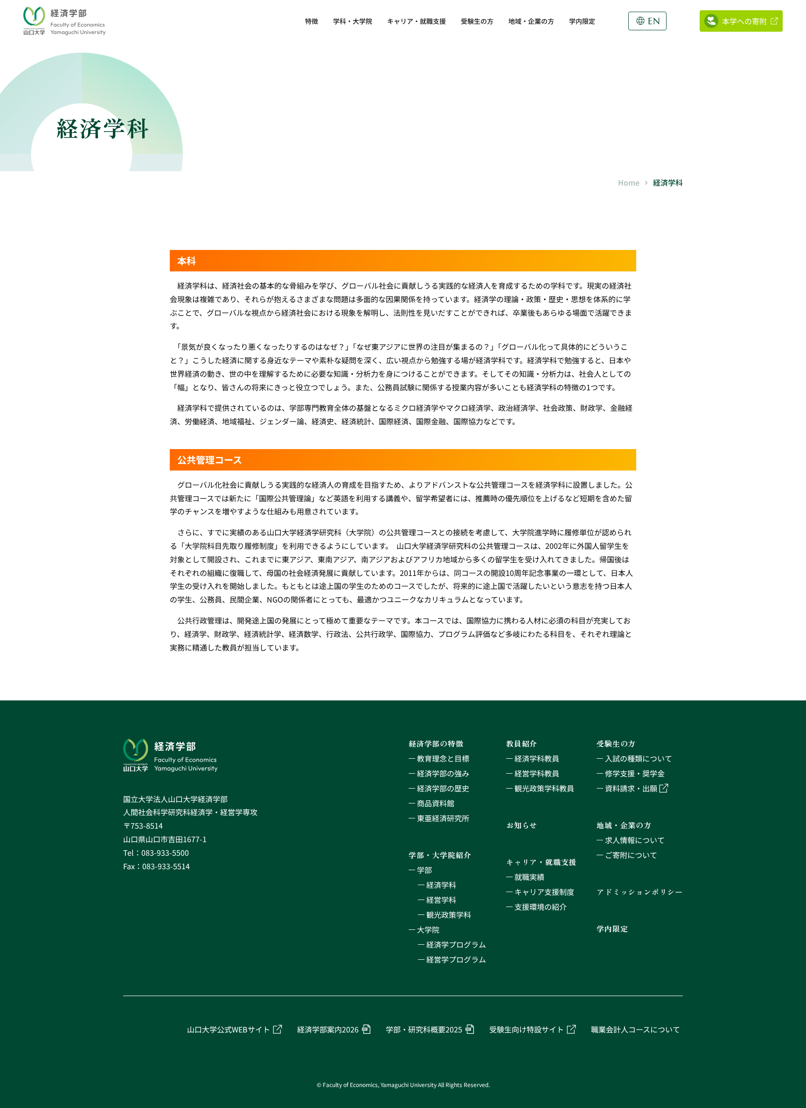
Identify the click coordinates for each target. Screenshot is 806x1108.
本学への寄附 (744, 21)
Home (628, 182)
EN (654, 21)
